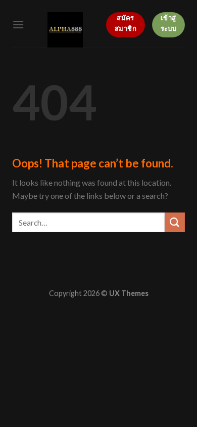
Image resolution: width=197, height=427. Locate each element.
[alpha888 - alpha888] (65, 30)
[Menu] (18, 24)
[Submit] (175, 222)
